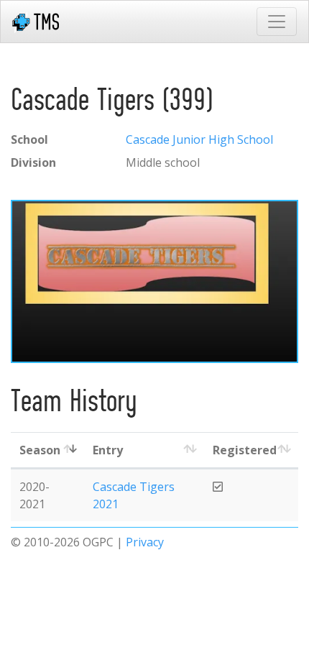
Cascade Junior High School (199, 139)
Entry (108, 450)
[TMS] (35, 21)
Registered (245, 450)
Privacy (145, 542)
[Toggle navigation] (277, 21)
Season (39, 450)
